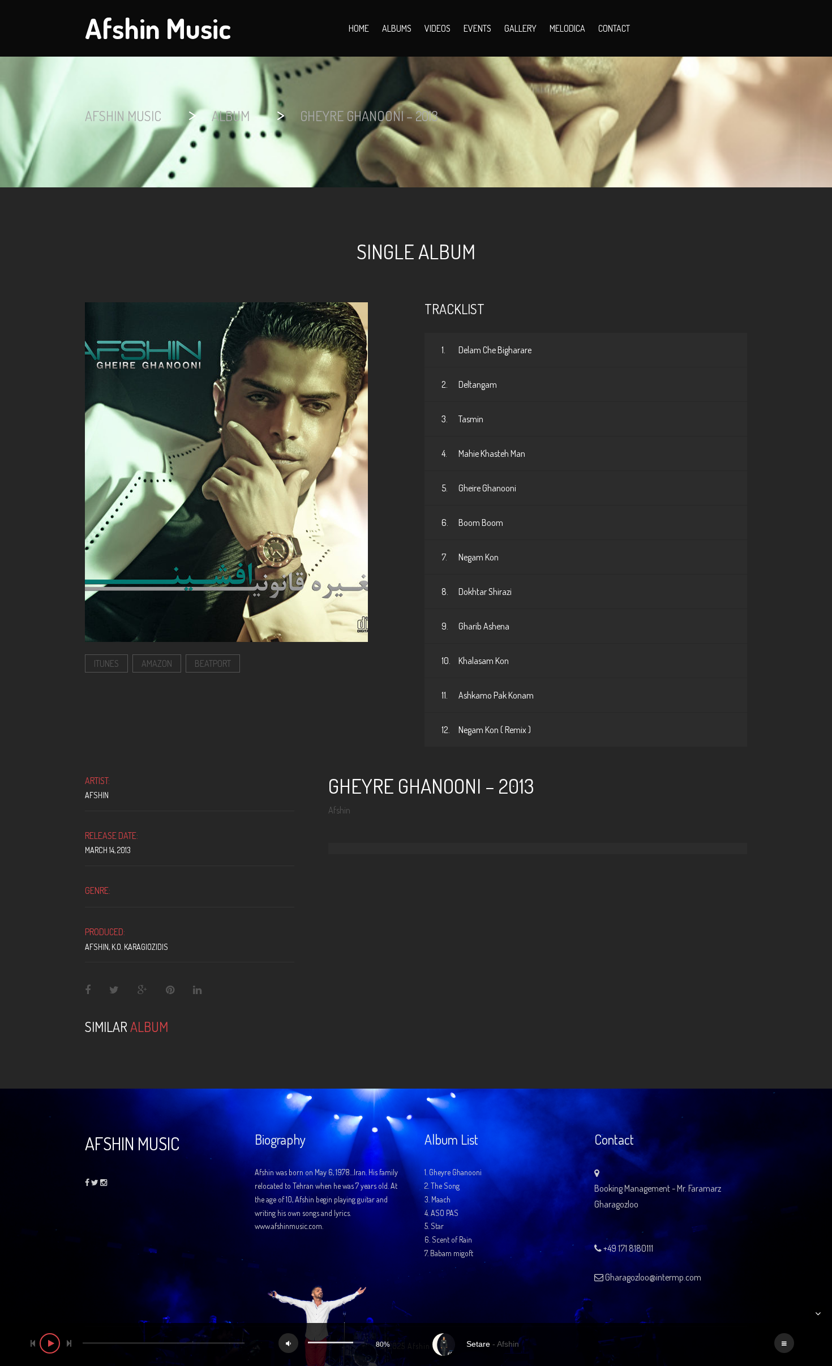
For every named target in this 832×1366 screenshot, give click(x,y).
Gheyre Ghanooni (455, 1172)
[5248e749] (226, 471)
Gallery (520, 28)
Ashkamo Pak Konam (487, 695)
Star (437, 1226)
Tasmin (462, 419)
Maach (441, 1199)
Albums (396, 28)
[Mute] (288, 1343)
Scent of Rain (452, 1239)
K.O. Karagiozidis (139, 947)
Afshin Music (158, 25)
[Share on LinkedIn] (197, 990)
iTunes (106, 663)
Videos (437, 28)
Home (359, 28)
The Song (445, 1186)
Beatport (213, 663)
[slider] (164, 1343)
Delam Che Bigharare (486, 350)
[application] (416, 1344)
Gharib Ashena (475, 626)
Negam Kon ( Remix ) (486, 729)
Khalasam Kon (475, 660)
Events (477, 28)
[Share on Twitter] (114, 990)
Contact (614, 28)
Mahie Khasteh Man (483, 453)
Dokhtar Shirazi (476, 591)
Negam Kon (470, 557)
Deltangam (469, 384)
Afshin (97, 795)
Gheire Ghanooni (478, 488)
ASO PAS (444, 1213)
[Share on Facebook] (88, 990)
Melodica (567, 28)
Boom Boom (472, 522)
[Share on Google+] (142, 990)
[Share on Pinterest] (170, 990)
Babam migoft (451, 1253)
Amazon (156, 663)
